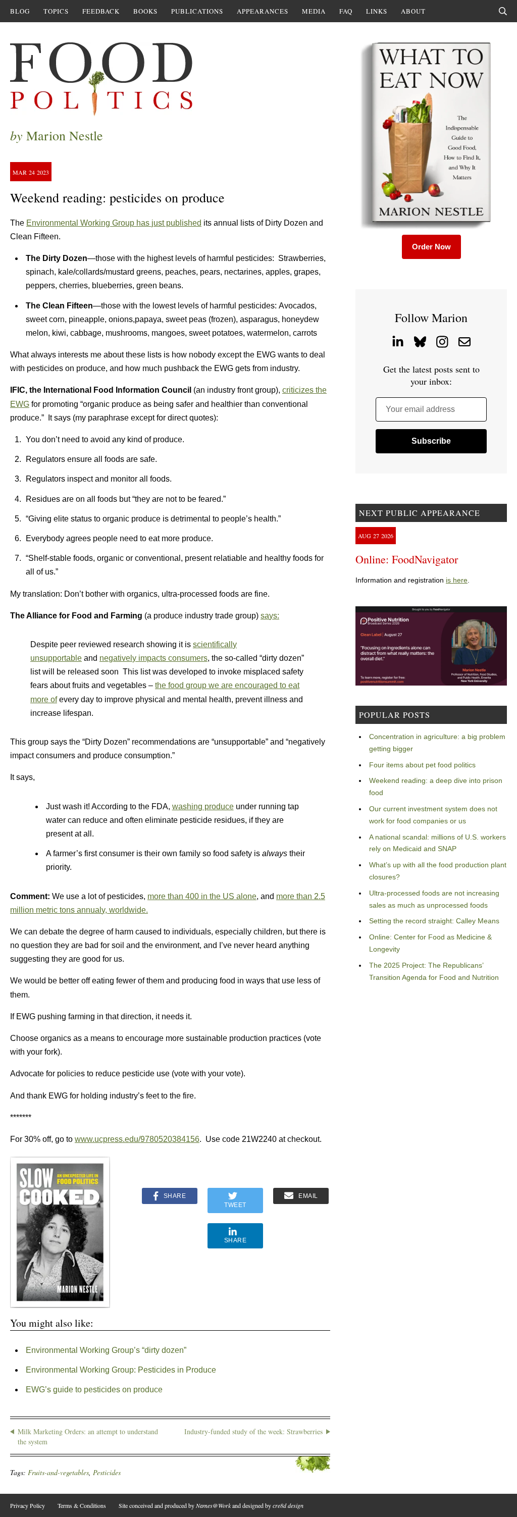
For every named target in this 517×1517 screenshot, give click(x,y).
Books (145, 11)
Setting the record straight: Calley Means (434, 921)
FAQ (345, 11)
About (413, 11)
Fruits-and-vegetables (58, 1472)
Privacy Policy (27, 1505)
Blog (20, 11)
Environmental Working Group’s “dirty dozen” (106, 1350)
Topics (56, 11)
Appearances (262, 11)
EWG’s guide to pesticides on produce (94, 1389)
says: (270, 615)
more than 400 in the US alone (201, 896)
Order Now (431, 246)
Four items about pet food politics (422, 765)
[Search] (503, 11)
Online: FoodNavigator (406, 559)
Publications (197, 11)
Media (314, 11)
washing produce (203, 806)
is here (457, 580)
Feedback (101, 11)
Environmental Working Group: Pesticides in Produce (121, 1370)
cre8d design (288, 1505)
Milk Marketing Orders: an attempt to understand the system (88, 1436)
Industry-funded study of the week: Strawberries (253, 1431)
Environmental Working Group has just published (113, 223)
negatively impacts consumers (153, 658)
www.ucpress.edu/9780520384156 (137, 1139)
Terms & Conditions (82, 1505)
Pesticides (107, 1472)
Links (376, 11)
